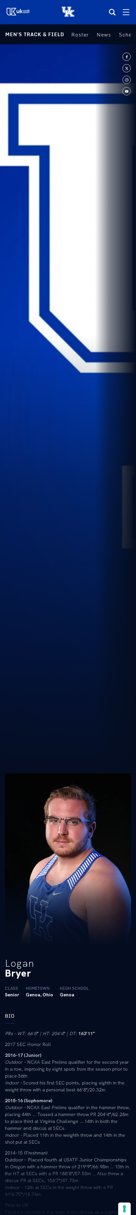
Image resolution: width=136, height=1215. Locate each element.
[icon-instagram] (126, 80)
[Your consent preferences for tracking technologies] (124, 1209)
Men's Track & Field (34, 34)
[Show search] (112, 12)
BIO (10, 1016)
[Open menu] (126, 12)
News (104, 34)
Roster (80, 34)
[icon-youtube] (126, 91)
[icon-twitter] (126, 68)
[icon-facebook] (126, 57)
